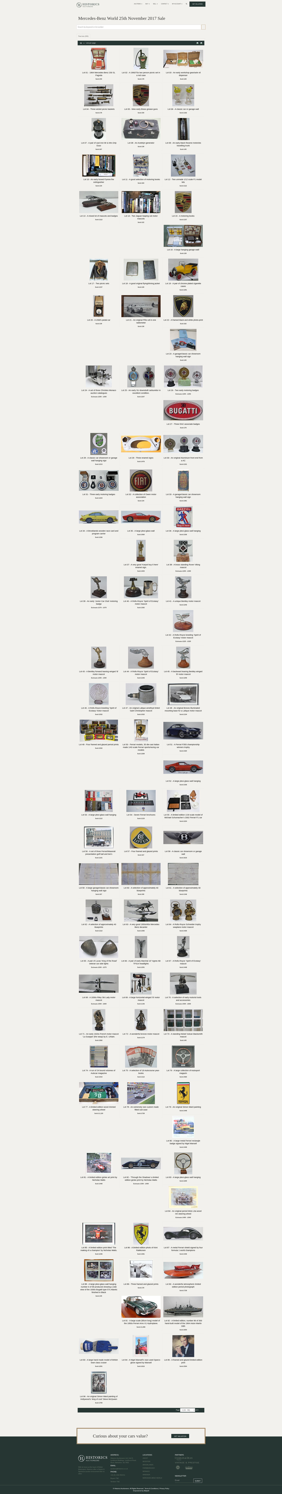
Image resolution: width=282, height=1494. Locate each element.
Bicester (146, 1461)
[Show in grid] (202, 43)
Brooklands (148, 1465)
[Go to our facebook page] (80, 1481)
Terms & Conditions (151, 1488)
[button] (186, 4)
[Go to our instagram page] (94, 1481)
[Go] (203, 27)
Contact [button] (164, 4)
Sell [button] (155, 4)
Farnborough (149, 1468)
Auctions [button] (137, 4)
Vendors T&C (115, 1481)
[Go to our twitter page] (85, 1481)
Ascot (145, 1458)
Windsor (146, 1475)
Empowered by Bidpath (141, 1491)
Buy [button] (147, 4)
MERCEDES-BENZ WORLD (152, 1478)
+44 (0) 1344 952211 (117, 1475)
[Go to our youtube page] (89, 1481)
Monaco (146, 1471)
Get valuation (197, 4)
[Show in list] (198, 43)
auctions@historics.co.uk (119, 1469)
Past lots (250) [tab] (83, 36)
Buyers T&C (114, 1478)
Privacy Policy (164, 1488)
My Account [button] (176, 4)
